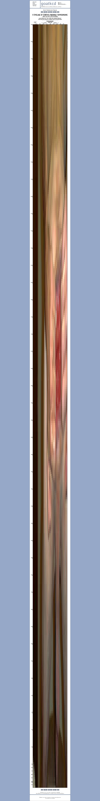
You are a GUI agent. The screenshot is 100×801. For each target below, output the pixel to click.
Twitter (34, 5)
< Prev (45, 789)
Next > (54, 789)
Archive (34, 1)
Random (50, 789)
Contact (35, 4)
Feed (34, 3)
